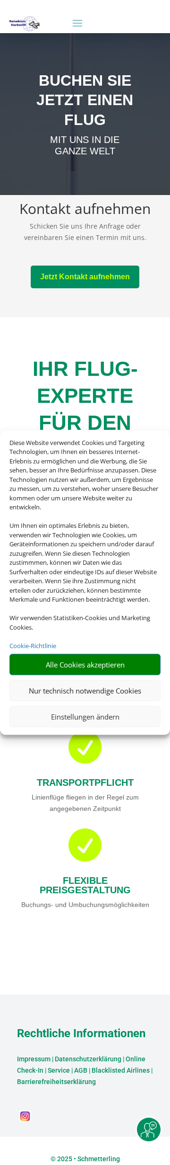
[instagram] (25, 1119)
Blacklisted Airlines (121, 1070)
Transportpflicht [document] (85, 782)
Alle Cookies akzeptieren (85, 664)
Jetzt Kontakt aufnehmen (85, 277)
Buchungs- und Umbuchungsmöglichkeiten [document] (85, 904)
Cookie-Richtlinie (32, 645)
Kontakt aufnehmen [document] (85, 210)
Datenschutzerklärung (88, 1059)
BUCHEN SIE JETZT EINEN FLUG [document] (84, 100)
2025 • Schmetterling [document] (88, 1159)
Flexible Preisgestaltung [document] (85, 885)
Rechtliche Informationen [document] (81, 1034)
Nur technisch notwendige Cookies (85, 690)
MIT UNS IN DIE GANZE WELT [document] (84, 145)
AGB (80, 1070)
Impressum (34, 1059)
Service (59, 1070)
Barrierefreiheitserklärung (56, 1081)
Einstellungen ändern (85, 716)
